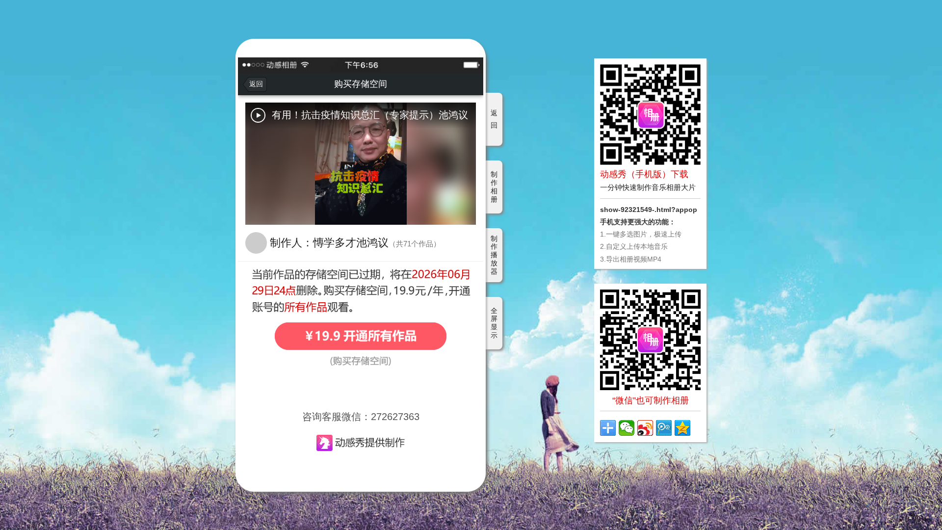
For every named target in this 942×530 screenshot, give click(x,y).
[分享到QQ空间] (682, 428)
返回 (494, 119)
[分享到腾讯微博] (664, 428)
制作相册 (494, 186)
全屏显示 (494, 323)
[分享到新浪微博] (645, 428)
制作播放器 (494, 255)
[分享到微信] (626, 428)
